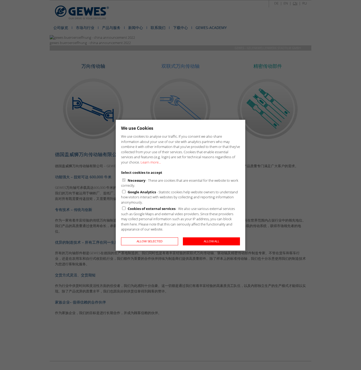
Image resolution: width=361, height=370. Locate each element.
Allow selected (150, 241)
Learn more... (151, 162)
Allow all (211, 241)
